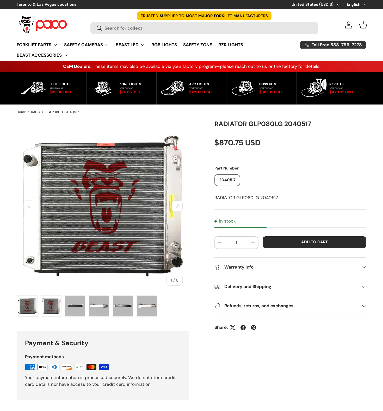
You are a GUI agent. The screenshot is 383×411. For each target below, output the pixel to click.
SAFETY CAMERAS (83, 45)
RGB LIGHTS (164, 45)
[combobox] (204, 28)
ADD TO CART (314, 242)
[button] (363, 25)
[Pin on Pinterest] (253, 327)
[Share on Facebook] (243, 327)
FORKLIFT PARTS (34, 45)
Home (21, 112)
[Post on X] (232, 327)
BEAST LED (127, 45)
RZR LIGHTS (230, 45)
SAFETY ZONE (197, 45)
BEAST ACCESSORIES (39, 55)
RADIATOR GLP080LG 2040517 (55, 112)
